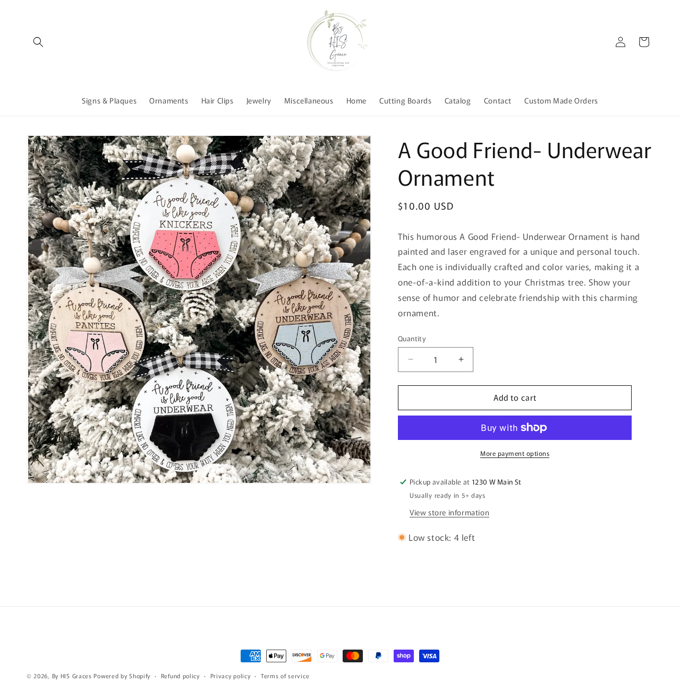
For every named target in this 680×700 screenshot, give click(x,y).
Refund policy (180, 675)
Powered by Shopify (122, 675)
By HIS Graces (72, 675)
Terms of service (285, 675)
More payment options (514, 452)
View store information (449, 512)
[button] (38, 42)
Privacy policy (230, 675)
